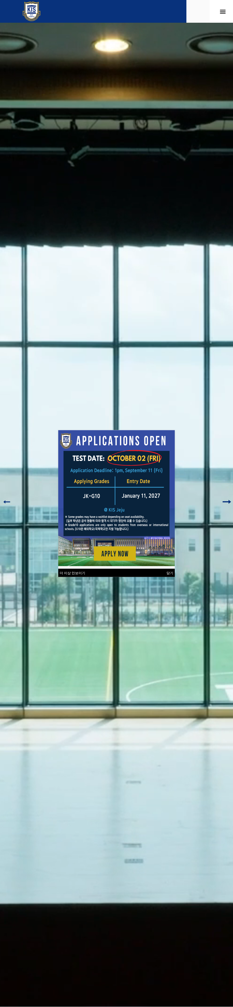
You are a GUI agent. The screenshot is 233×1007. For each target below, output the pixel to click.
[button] (222, 11)
